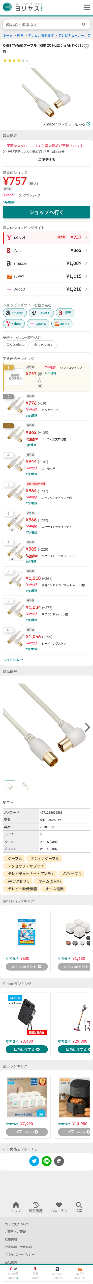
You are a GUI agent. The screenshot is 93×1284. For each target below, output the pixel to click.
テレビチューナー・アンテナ (31, 873)
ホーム (8, 35)
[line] (46, 1162)
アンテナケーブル (45, 858)
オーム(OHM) (50, 881)
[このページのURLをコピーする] (59, 1161)
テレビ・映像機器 (22, 889)
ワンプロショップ (29, 195)
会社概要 (11, 1262)
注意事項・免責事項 (18, 1247)
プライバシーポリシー (20, 1254)
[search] (84, 24)
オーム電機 (54, 889)
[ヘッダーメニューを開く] (85, 7)
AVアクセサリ (19, 881)
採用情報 (11, 1239)
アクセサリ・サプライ (26, 866)
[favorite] (86, 46)
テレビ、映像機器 (41, 35)
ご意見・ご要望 (15, 1232)
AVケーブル (72, 873)
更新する (48, 160)
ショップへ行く (46, 212)
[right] (87, 727)
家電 (20, 35)
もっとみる (11, 660)
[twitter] (34, 1162)
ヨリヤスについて (17, 1224)
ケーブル (15, 858)
